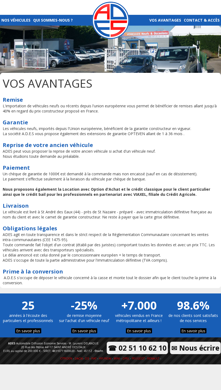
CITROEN (66, 358)
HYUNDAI (105, 358)
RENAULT (153, 358)
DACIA (79, 358)
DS (87, 358)
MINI (117, 358)
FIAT (93, 358)
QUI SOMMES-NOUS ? (53, 20)
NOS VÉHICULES (15, 20)
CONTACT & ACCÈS (202, 20)
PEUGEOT (138, 358)
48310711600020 (63, 351)
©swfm (99, 351)
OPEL (125, 358)
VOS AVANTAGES (165, 20)
